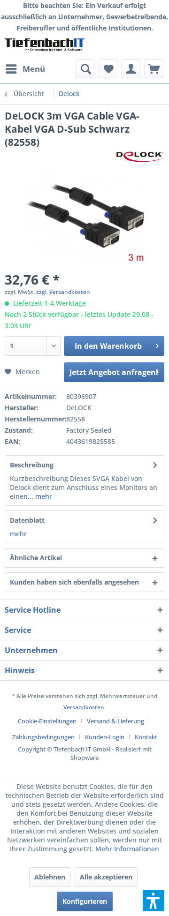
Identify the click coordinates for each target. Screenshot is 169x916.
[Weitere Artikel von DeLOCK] (140, 157)
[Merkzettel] (108, 69)
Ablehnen (49, 876)
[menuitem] (25, 69)
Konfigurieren (84, 901)
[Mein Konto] (131, 69)
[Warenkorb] (154, 69)
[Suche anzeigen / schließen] (85, 69)
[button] (153, 900)
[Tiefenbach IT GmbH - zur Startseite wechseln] (44, 46)
